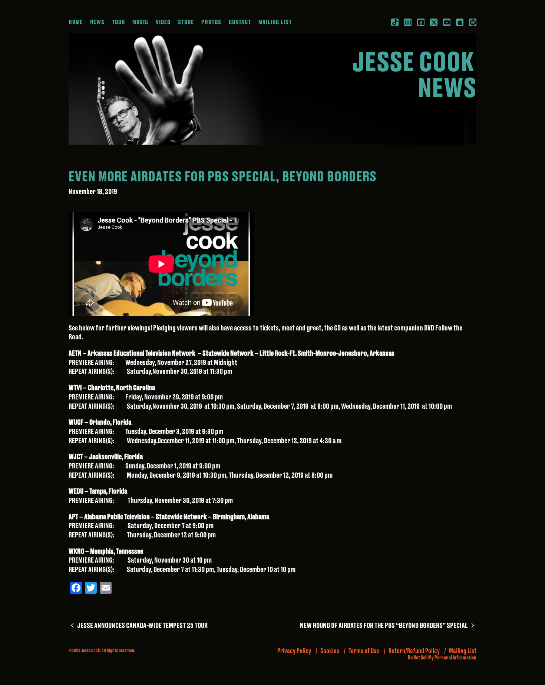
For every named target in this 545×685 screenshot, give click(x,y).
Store (186, 22)
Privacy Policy (294, 651)
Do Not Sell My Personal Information (442, 658)
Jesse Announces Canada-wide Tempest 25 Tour (142, 625)
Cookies (329, 651)
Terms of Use (364, 651)
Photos (211, 22)
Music (140, 22)
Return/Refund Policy (414, 651)
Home (76, 22)
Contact (240, 22)
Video (163, 22)
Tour (118, 22)
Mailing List (275, 22)
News (97, 22)
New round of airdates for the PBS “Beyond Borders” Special (388, 625)
